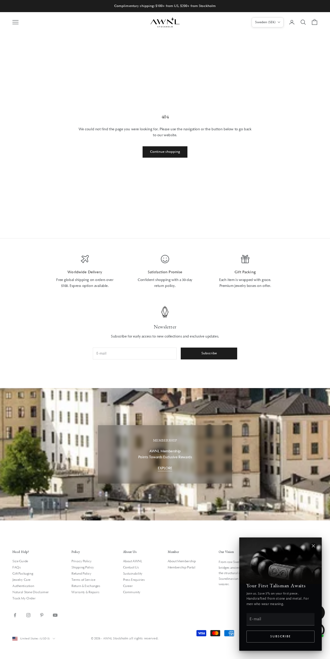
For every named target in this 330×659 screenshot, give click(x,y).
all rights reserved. (143, 638)
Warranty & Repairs (85, 592)
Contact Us (131, 567)
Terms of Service (83, 580)
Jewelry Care (21, 580)
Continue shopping (165, 152)
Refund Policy (81, 574)
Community (132, 592)
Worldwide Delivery (85, 272)
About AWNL (132, 561)
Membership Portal (181, 567)
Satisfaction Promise (165, 272)
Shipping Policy (82, 567)
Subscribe (280, 636)
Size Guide (20, 561)
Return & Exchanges (85, 586)
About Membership (182, 561)
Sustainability (133, 574)
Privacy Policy (81, 561)
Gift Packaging (22, 574)
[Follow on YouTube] (55, 615)
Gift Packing (245, 272)
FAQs (16, 567)
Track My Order (23, 598)
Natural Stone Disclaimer (30, 592)
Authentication (23, 586)
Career (128, 586)
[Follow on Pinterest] (41, 615)
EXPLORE (165, 468)
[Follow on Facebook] (15, 615)
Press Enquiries (134, 580)
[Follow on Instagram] (28, 615)
